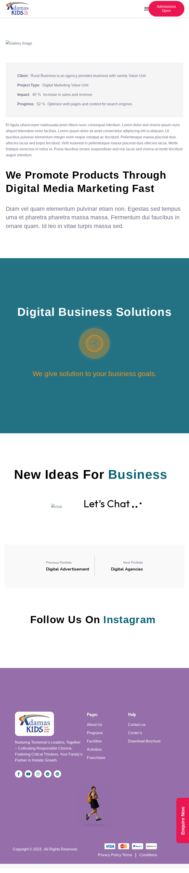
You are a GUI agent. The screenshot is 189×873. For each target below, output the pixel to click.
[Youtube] (28, 774)
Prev (16, 47)
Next (173, 47)
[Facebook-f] (18, 774)
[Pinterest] (57, 774)
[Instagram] (38, 774)
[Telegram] (47, 774)
